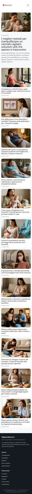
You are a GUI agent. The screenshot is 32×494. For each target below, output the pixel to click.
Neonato (4, 460)
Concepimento (6, 455)
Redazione (4, 476)
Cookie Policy (5, 484)
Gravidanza (5, 458)
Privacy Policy (5, 481)
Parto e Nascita (6, 463)
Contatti (4, 479)
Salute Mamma (6, 466)
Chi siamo (4, 474)
